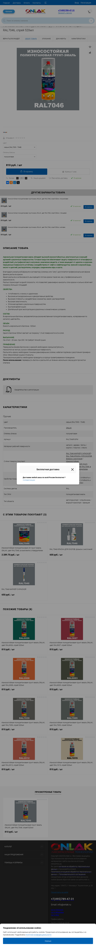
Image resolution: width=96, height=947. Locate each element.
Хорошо (48, 941)
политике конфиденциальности (38, 935)
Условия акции (29, 480)
